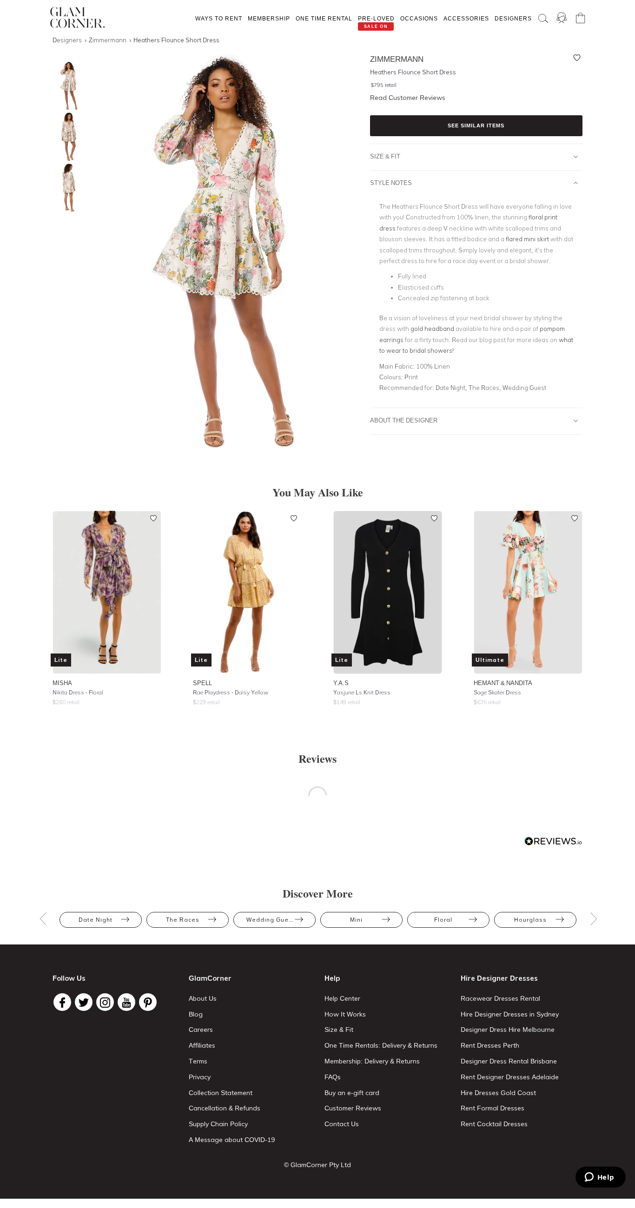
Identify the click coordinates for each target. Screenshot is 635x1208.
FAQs (332, 1077)
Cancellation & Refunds (224, 1108)
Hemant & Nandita (503, 683)
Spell (202, 683)
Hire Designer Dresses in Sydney (510, 1014)
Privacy (200, 1077)
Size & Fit (385, 156)
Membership (269, 18)
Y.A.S (341, 683)
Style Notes (391, 182)
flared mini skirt (527, 239)
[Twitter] (84, 1002)
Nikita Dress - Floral (78, 692)
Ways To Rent (218, 18)
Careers (201, 1029)
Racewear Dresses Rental (500, 998)
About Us (203, 998)
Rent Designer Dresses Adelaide (510, 1077)
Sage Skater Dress (497, 692)
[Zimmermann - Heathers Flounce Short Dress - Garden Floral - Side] (66, 136)
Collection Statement (220, 1093)
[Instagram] (105, 1002)
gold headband (432, 328)
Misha (62, 683)
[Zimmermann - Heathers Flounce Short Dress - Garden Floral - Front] (66, 85)
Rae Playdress (230, 692)
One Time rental (324, 18)
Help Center (342, 998)
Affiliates (202, 1045)
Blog (196, 1014)
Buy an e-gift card (351, 1093)
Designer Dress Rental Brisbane (509, 1061)
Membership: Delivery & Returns (372, 1061)
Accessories (466, 18)
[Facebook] (62, 1002)
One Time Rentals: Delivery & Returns (380, 1045)
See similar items (476, 125)
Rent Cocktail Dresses (494, 1124)
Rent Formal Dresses (492, 1108)
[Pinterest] (148, 1002)
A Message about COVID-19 (232, 1139)
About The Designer (403, 420)
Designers (513, 18)
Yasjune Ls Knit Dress (361, 692)
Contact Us (341, 1124)
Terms (198, 1061)
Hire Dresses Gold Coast (498, 1093)
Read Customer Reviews (407, 97)
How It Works (345, 1014)
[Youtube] (126, 1002)
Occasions (419, 18)
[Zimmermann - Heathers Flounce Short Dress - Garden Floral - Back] (66, 188)
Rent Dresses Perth (490, 1045)
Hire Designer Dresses (499, 978)
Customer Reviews (352, 1108)
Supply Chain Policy (218, 1124)
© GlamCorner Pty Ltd (317, 1165)
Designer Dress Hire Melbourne (508, 1029)
